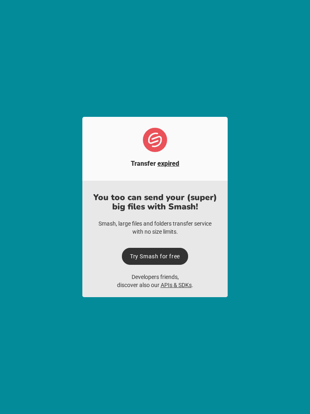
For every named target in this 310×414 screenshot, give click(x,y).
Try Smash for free (155, 256)
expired (168, 163)
